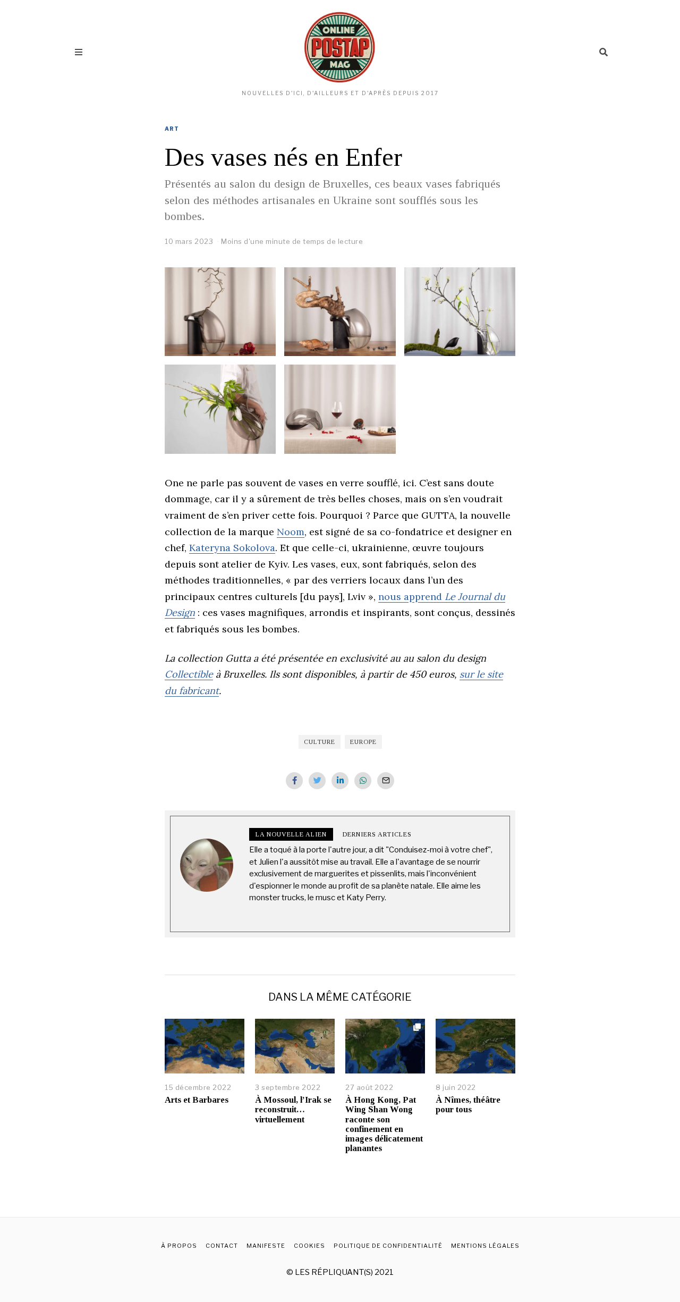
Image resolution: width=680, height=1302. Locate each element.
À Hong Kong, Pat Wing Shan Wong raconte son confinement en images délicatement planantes (384, 1124)
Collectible (189, 674)
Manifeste (265, 1245)
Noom (290, 532)
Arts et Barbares (196, 1100)
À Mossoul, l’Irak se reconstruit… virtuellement (293, 1109)
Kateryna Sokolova (232, 548)
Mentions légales (485, 1245)
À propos (179, 1245)
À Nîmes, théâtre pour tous (468, 1104)
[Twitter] (317, 780)
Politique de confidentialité (388, 1245)
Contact (222, 1245)
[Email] (385, 780)
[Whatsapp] (362, 780)
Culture (319, 742)
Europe (363, 742)
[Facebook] (294, 780)
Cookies (309, 1245)
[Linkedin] (340, 780)
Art (172, 128)
